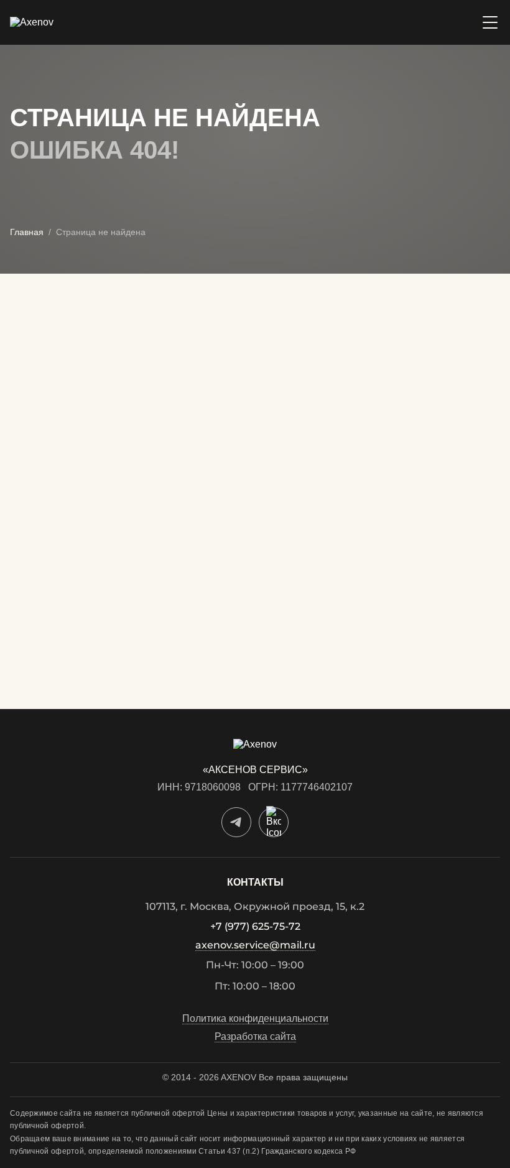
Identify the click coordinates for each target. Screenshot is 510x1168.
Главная (27, 232)
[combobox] (127, 513)
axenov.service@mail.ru (255, 945)
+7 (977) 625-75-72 (255, 927)
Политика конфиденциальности (255, 1019)
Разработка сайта (255, 1037)
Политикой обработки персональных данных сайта (114, 680)
